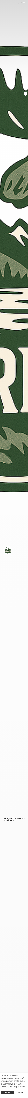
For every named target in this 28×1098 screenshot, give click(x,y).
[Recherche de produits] (25, 94)
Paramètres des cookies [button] (14, 1096)
